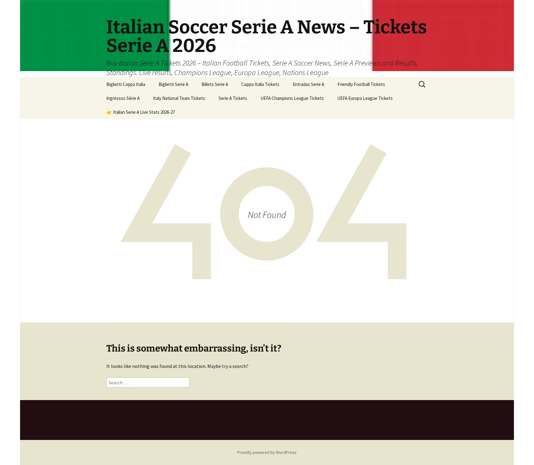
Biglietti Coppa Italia (125, 84)
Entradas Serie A (308, 84)
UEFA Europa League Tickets (365, 98)
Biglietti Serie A (173, 84)
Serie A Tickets (232, 98)
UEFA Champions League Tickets (292, 98)
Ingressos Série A (123, 98)
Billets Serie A (214, 84)
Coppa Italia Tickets (260, 84)
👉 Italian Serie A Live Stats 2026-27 (140, 112)
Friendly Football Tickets (361, 84)
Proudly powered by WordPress (267, 452)
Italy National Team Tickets (179, 98)
